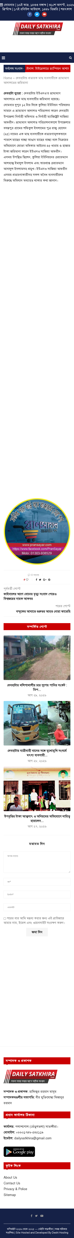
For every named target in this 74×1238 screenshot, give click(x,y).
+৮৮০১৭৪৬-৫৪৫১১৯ (29, 1132)
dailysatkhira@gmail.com (33, 1138)
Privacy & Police (15, 1189)
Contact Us (12, 1183)
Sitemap (10, 1195)
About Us (10, 1178)
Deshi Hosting (60, 1232)
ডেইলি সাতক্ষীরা (45, 1229)
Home (8, 78)
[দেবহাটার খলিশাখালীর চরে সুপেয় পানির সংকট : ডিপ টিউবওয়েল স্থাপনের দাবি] (37, 658)
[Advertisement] (38, 45)
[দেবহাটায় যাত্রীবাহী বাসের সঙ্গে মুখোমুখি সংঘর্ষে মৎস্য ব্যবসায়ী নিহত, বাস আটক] (37, 723)
